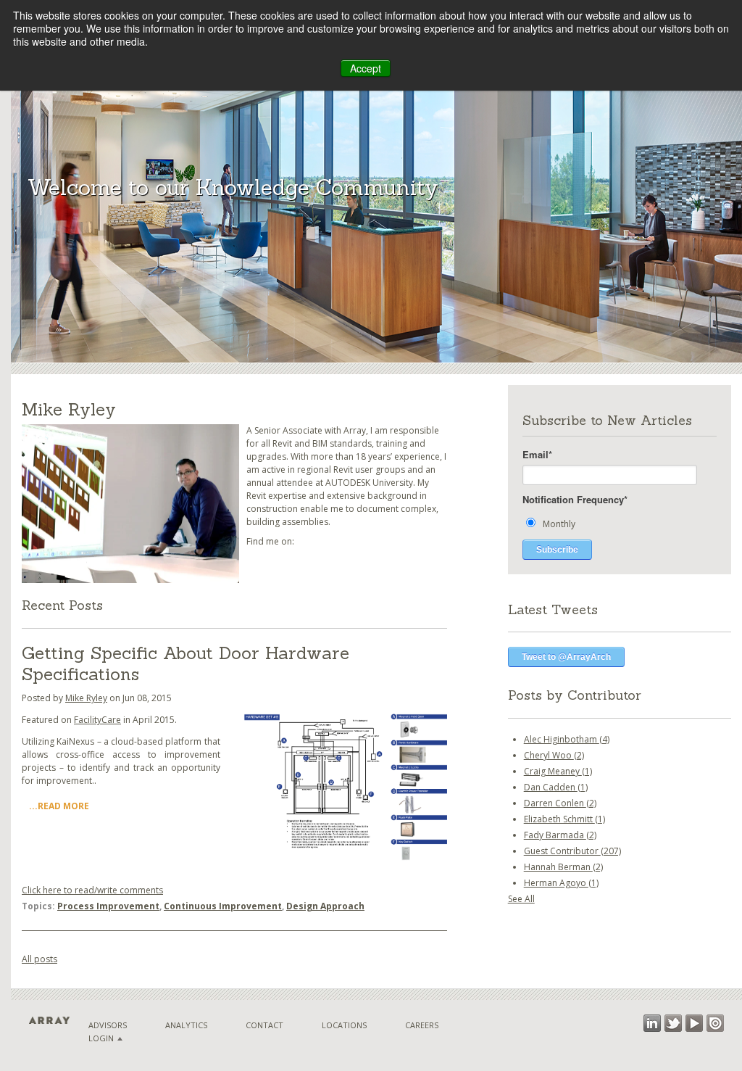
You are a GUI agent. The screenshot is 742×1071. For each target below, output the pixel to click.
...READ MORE (59, 806)
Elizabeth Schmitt (564, 819)
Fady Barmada (560, 835)
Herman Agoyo (561, 883)
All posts (39, 959)
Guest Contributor (572, 851)
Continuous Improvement (223, 906)
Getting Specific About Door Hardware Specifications (185, 663)
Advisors (107, 1025)
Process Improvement (108, 906)
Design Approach (325, 906)
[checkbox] (619, 523)
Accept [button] (365, 68)
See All (521, 899)
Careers (421, 1025)
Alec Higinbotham (566, 739)
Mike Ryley (86, 698)
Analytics (186, 1025)
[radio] (619, 523)
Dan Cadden (556, 787)
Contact (264, 1025)
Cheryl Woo (554, 755)
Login (101, 1038)
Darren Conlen (560, 803)
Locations (344, 1025)
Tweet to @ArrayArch (566, 657)
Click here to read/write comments (92, 890)
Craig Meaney (558, 771)
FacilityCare (97, 720)
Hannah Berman (563, 867)
